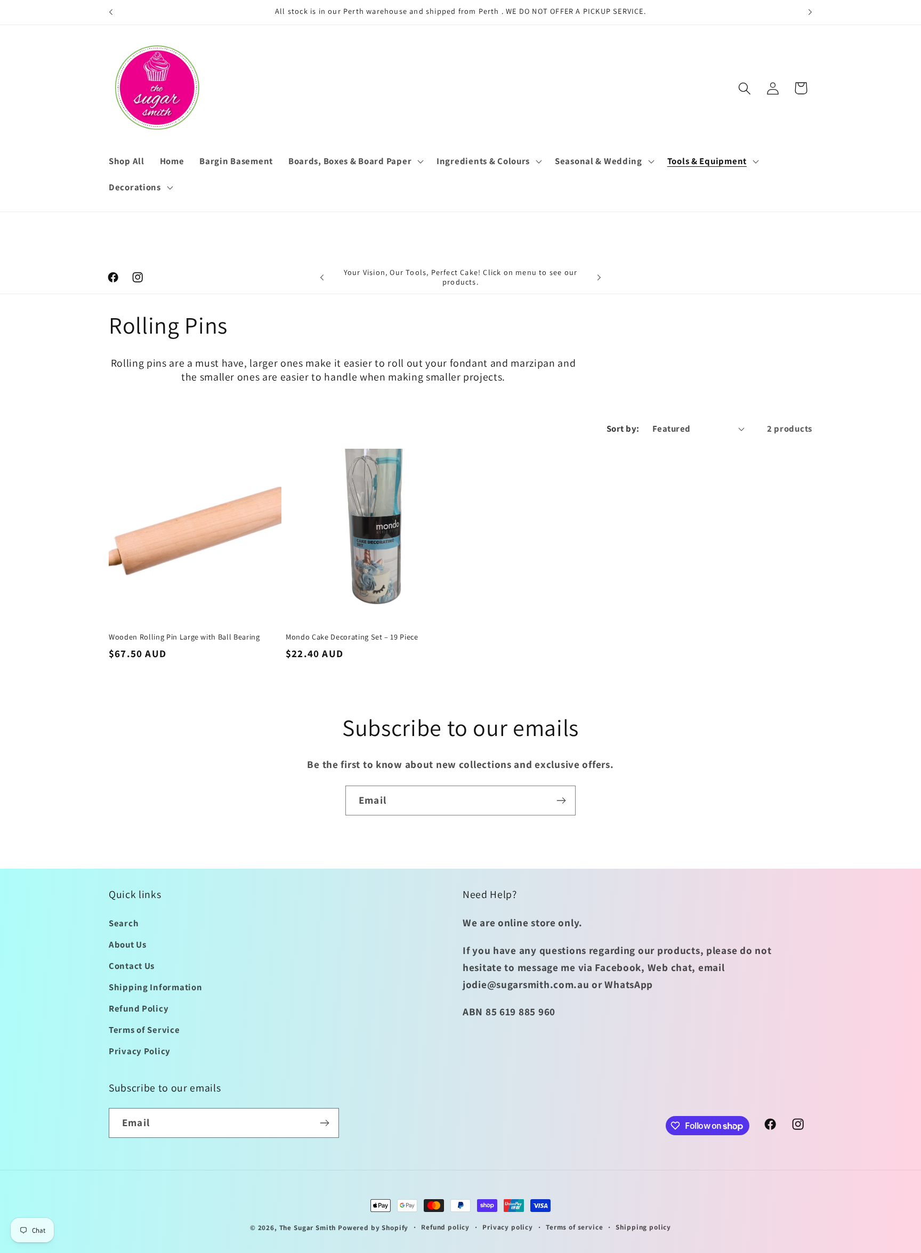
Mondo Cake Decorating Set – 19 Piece (352, 637)
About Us (128, 944)
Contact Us (132, 966)
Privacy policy (507, 1227)
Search (124, 923)
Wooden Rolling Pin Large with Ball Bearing (184, 637)
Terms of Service (144, 1030)
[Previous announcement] (111, 12)
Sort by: (623, 428)
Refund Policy (138, 1008)
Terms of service (574, 1227)
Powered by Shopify (373, 1227)
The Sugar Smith (307, 1227)
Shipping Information (155, 987)
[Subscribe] (561, 800)
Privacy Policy (140, 1051)
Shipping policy (643, 1227)
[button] (354, 161)
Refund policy (445, 1227)
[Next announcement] (810, 12)
